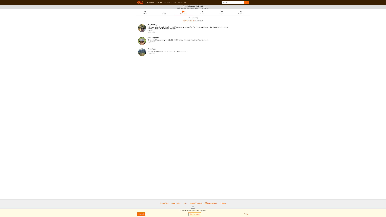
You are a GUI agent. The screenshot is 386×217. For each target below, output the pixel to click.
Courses (167, 2)
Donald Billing (152, 25)
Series (180, 2)
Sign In (185, 20)
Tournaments (150, 2)
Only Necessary (195, 214)
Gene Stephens (153, 37)
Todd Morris (152, 49)
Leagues (159, 2)
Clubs (174, 2)
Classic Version (212, 203)
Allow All (141, 214)
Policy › (246, 214)
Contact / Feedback (196, 203)
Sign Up (192, 20)
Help (185, 203)
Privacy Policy (175, 203)
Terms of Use (164, 203)
